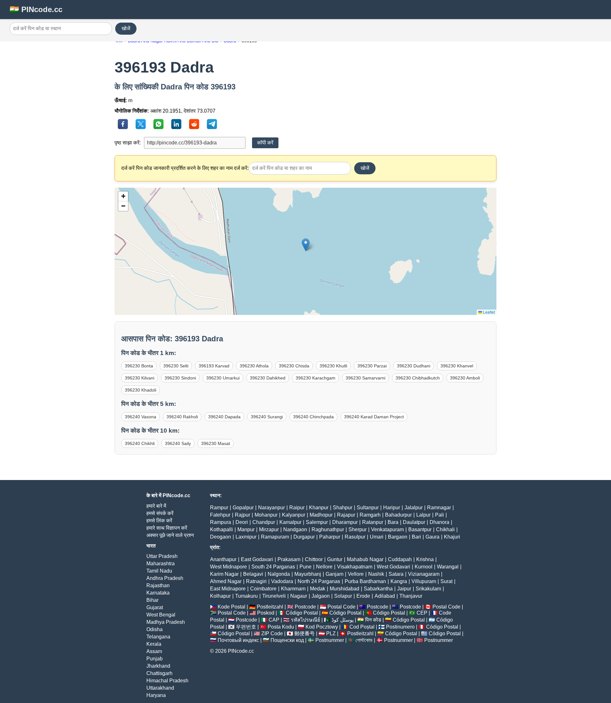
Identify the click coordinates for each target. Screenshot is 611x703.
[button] (306, 244)
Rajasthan (158, 585)
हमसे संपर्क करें (159, 513)
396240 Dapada (224, 416)
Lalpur (423, 515)
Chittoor (314, 559)
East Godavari (257, 559)
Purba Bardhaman (365, 581)
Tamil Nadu (159, 571)
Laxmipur (245, 536)
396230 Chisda (294, 365)
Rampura (220, 522)
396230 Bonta (139, 365)
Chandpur (263, 522)
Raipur (297, 507)
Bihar (152, 600)
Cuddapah (400, 559)
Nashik (376, 574)
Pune (305, 566)
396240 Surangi (267, 416)
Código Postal (302, 613)
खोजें (126, 28)
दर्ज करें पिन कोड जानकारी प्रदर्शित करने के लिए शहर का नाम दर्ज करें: (185, 168)
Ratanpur (372, 522)
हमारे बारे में (156, 506)
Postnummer (329, 640)
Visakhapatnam (354, 566)
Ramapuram (275, 536)
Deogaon (220, 536)
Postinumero (400, 627)
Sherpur (357, 529)
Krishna (425, 559)
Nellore (324, 566)
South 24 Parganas (273, 566)
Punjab (154, 658)
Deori (241, 522)
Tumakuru (246, 596)
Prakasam (288, 559)
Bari (416, 536)
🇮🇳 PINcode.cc (36, 9)
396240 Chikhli (140, 443)
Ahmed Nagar (226, 581)
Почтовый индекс (238, 640)
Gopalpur (243, 507)
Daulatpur (414, 522)
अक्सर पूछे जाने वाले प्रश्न (170, 535)
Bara (393, 522)
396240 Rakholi (182, 416)
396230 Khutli (333, 365)
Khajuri (452, 536)
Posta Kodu (281, 627)
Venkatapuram (387, 529)
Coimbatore (263, 588)
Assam (154, 651)
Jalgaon (321, 596)
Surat (446, 581)
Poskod (265, 613)
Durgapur (304, 536)
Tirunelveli (274, 596)
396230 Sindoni (180, 377)
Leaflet (488, 312)
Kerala (153, 644)
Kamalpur (290, 522)
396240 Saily (178, 443)
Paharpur (329, 536)
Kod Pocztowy (322, 627)
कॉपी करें (265, 142)
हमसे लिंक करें (159, 520)
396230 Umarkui (223, 377)
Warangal (448, 566)
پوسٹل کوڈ (343, 620)
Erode (363, 596)
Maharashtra (160, 563)
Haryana (156, 695)
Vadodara (282, 581)
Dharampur (345, 522)
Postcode (305, 606)
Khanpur (318, 507)
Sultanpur (368, 507)
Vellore (356, 574)
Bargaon (397, 536)
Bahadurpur (398, 515)
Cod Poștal (362, 627)
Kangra (398, 581)
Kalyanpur (293, 515)
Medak (317, 588)
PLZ (331, 633)
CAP (274, 620)
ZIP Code (272, 633)
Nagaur (298, 596)
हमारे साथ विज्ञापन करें (166, 528)
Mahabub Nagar (365, 559)
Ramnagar (439, 507)
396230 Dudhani (413, 365)
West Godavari (393, 566)
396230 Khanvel (456, 365)
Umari (376, 536)
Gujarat (154, 607)
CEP (422, 613)
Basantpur (420, 529)
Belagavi (253, 574)
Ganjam (334, 574)
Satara (396, 574)
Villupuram (423, 581)
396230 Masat (215, 443)
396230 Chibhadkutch (418, 377)
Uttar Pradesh (162, 556)
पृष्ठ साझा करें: (128, 142)
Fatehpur (220, 515)
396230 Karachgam (315, 377)
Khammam (293, 588)
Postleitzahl (270, 606)
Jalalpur (413, 507)
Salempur (317, 522)
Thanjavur (410, 596)
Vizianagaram (423, 574)
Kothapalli (221, 529)
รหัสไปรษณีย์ (305, 620)
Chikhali (445, 529)
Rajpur (242, 515)
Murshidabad (344, 588)
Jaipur (404, 588)
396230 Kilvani (139, 377)
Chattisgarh (159, 673)
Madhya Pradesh (165, 622)
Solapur (343, 596)
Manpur (246, 529)
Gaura (432, 536)
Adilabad (385, 596)
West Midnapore (228, 566)
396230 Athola (254, 365)
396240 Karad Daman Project (374, 416)
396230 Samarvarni (365, 377)
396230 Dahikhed (267, 377)
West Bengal (160, 614)
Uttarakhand (160, 688)
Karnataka (158, 592)
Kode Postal (231, 606)
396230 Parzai (372, 365)
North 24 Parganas (319, 581)
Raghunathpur (328, 529)
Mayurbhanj (307, 574)
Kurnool (423, 566)
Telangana (158, 636)
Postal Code (341, 606)
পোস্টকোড (364, 640)
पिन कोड (373, 620)
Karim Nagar (224, 574)
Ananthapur (223, 559)
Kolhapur (220, 596)
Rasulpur (355, 536)
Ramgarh (370, 515)
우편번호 (246, 627)
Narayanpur (271, 507)
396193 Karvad (214, 365)
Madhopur (321, 515)
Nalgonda (279, 574)
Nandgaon (295, 529)
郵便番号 (304, 633)
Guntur (334, 559)
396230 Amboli (465, 377)
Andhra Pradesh (164, 578)
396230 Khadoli (140, 390)
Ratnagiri (256, 581)
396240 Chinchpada (313, 416)
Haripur (391, 507)
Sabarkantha (378, 588)
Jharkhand (158, 666)
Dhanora (439, 522)
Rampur (219, 507)
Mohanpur (266, 515)
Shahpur (342, 507)
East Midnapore (228, 588)
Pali (439, 515)
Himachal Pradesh (167, 680)
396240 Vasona (140, 416)
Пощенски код (287, 640)
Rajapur (346, 515)
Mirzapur (269, 529)
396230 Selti (175, 365)
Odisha (154, 629)
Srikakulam (428, 588)
